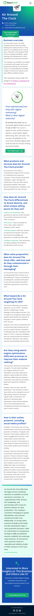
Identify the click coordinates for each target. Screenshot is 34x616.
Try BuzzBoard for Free (17, 595)
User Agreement (13, 613)
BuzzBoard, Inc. (19, 607)
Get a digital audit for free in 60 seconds (10, 34)
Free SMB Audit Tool (15, 151)
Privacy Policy (22, 613)
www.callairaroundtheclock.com (15, 28)
